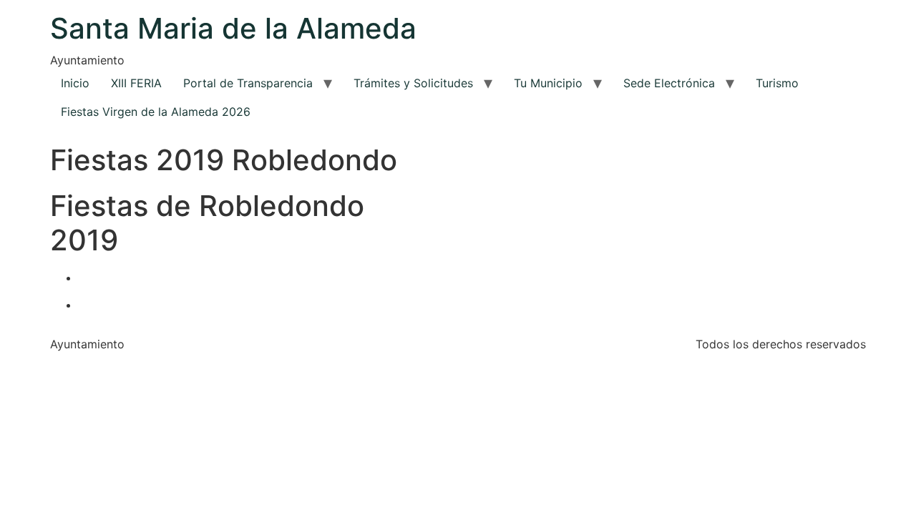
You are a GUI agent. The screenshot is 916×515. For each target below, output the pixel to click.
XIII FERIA (136, 83)
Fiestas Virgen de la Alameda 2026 (155, 111)
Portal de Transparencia (248, 83)
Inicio (75, 83)
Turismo (777, 83)
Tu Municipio (548, 83)
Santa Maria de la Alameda (233, 28)
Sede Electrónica (669, 83)
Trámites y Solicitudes (413, 83)
